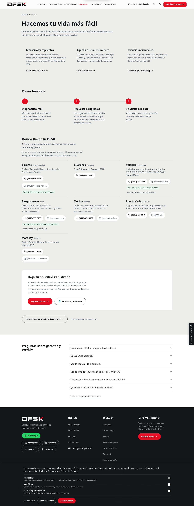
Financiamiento (96, 4)
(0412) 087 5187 (86, 175)
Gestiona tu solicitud (35, 70)
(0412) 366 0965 (138, 182)
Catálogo (41, 4)
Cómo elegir (108, 430)
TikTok (30, 450)
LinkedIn (50, 443)
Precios (106, 436)
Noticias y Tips (110, 4)
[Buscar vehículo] (154, 4)
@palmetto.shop (109, 218)
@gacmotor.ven (161, 182)
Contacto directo (84, 70)
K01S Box (72, 436)
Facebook (47, 450)
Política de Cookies (69, 471)
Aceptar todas (66, 501)
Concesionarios (70, 4)
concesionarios (56, 152)
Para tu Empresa (55, 4)
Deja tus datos (38, 301)
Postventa (83, 4)
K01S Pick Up (74, 425)
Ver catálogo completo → (79, 448)
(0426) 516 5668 (34, 178)
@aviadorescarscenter (37, 259)
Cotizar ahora (147, 436)
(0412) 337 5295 (34, 218)
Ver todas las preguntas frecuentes (85, 396)
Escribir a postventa (72, 301)
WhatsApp (33, 435)
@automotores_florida (37, 186)
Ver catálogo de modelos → (84, 319)
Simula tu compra (174, 4)
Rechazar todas (47, 501)
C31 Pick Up (73, 442)
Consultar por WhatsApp (139, 70)
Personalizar (29, 501)
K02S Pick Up (74, 430)
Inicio (24, 14)
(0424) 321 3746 (34, 251)
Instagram (31, 443)
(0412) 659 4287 (86, 218)
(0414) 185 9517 (138, 215)
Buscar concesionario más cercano (43, 319)
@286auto (158, 215)
